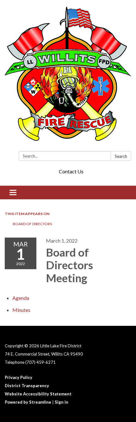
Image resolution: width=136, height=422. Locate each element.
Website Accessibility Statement (38, 393)
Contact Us (71, 171)
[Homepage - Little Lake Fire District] (68, 77)
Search (121, 156)
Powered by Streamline (28, 402)
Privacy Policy (18, 377)
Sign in (61, 402)
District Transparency (27, 385)
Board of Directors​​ (32, 223)
